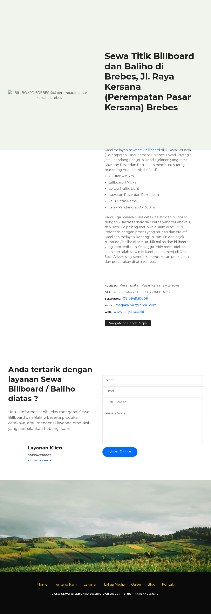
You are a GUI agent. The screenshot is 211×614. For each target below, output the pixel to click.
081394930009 (135, 299)
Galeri (136, 584)
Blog (151, 584)
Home (42, 584)
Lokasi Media (114, 584)
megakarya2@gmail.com (135, 305)
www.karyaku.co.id (129, 312)
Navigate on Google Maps (128, 323)
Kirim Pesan (120, 452)
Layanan (90, 584)
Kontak (168, 584)
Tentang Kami (65, 584)
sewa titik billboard (144, 150)
